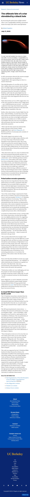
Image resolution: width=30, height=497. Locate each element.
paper (12, 284)
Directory (15, 473)
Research (3, 9)
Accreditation (15, 466)
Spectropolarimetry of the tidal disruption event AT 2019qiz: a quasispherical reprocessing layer (17, 379)
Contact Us (15, 470)
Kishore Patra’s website (12, 388)
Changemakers (15, 414)
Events (15, 461)
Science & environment (13, 9)
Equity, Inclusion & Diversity (15, 437)
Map (15, 475)
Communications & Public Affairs (15, 438)
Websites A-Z (15, 471)
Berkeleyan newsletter (15, 425)
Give (15, 465)
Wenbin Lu (19, 197)
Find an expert (15, 402)
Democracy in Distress (15, 417)
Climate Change (15, 415)
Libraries (15, 435)
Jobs (15, 463)
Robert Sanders (7, 28)
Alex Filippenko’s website (13, 383)
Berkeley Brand (15, 440)
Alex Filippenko (18, 130)
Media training (15, 404)
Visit (15, 460)
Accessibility (15, 476)
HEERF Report (15, 468)
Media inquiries (15, 427)
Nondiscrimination (15, 478)
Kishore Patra (5, 159)
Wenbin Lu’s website (11, 385)
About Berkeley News (15, 401)
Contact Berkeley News (15, 406)
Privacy (15, 480)
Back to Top (25, 494)
